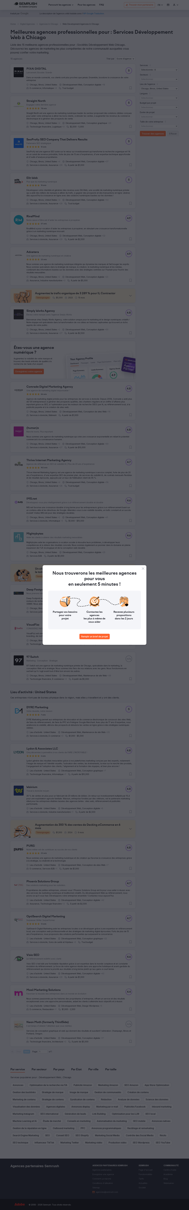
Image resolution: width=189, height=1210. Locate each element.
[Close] (143, 568)
